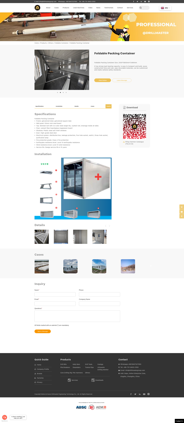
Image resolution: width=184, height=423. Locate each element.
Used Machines (78, 8)
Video (90, 8)
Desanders (76, 368)
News (98, 8)
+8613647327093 (71, 1)
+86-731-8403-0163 (88, 1)
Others (50, 43)
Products (66, 8)
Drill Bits (63, 365)
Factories (40, 379)
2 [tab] (60, 93)
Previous (37, 70)
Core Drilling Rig (66, 373)
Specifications (39, 107)
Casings (100, 365)
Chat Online (103, 80)
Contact (120, 8)
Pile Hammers (78, 373)
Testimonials (108, 8)
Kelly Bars (76, 365)
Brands (39, 374)
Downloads (97, 381)
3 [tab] (63, 93)
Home (36, 43)
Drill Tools (88, 365)
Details (77, 107)
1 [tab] (57, 93)
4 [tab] (66, 93)
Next (86, 70)
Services (130, 8)
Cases (56, 8)
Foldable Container (61, 43)
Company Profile (43, 370)
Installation (59, 107)
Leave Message (122, 80)
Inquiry (108, 107)
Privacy (39, 383)
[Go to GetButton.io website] (5, 421)
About (48, 8)
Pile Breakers (65, 368)
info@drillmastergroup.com (47, 1)
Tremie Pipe (89, 368)
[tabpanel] (61, 70)
